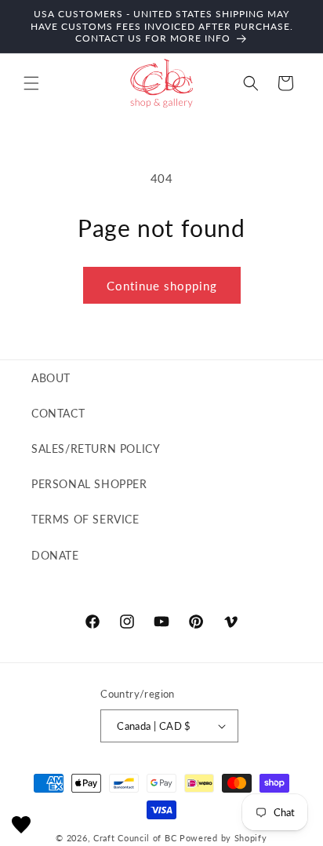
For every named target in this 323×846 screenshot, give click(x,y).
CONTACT (58, 413)
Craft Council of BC (134, 838)
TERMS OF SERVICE (85, 519)
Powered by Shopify (223, 838)
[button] (31, 83)
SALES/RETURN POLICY (95, 448)
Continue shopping (162, 286)
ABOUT (51, 378)
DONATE (55, 555)
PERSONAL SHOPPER (89, 483)
